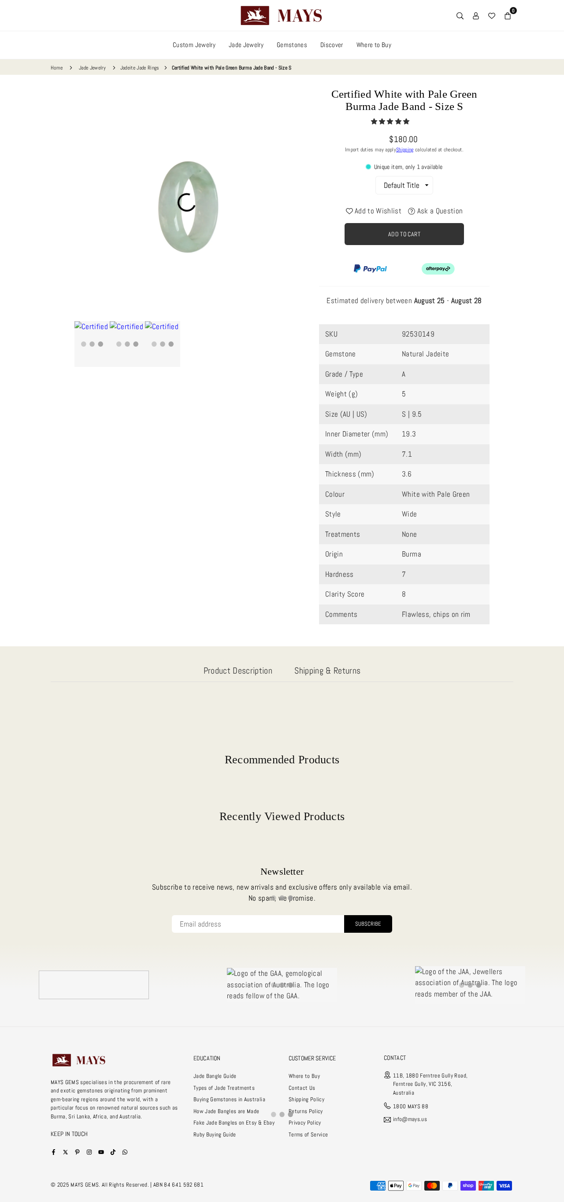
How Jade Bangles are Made (226, 1111)
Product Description (238, 670)
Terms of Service (308, 1134)
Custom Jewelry (194, 44)
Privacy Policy (305, 1122)
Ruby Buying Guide (214, 1134)
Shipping (405, 149)
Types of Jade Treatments (224, 1088)
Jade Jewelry (246, 44)
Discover (331, 44)
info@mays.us (410, 1119)
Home (57, 67)
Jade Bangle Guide (215, 1076)
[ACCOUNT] (476, 15)
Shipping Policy (306, 1099)
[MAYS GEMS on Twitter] (65, 1151)
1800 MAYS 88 (410, 1106)
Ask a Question (439, 211)
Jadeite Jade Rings (140, 67)
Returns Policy (306, 1111)
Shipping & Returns (327, 670)
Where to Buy (373, 44)
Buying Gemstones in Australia (229, 1099)
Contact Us (302, 1088)
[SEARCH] (460, 15)
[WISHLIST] (492, 15)
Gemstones (292, 44)
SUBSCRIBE (368, 923)
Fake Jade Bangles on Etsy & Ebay (234, 1122)
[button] (391, 121)
